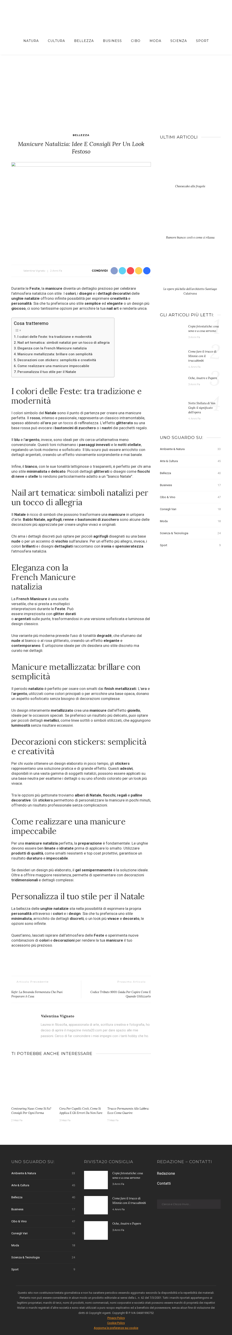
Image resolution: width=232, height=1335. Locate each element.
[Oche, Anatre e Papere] (172, 384)
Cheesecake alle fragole (190, 186)
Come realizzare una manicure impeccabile (53, 366)
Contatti (164, 1183)
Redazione (166, 1173)
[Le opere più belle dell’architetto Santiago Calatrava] (190, 269)
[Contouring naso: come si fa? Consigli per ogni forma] (33, 1083)
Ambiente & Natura (190, 449)
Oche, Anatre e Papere (202, 378)
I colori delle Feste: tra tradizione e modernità (54, 337)
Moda (155, 41)
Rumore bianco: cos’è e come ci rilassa (190, 237)
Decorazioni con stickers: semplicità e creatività (56, 360)
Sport (202, 41)
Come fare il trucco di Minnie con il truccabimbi (202, 356)
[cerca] (217, 40)
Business (112, 41)
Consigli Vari (190, 509)
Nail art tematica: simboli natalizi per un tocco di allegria (63, 343)
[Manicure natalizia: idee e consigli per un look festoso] (81, 208)
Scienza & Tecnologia (190, 533)
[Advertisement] (116, 88)
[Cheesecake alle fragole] (190, 167)
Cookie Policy (116, 1323)
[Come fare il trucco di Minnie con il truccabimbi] (172, 358)
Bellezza (84, 41)
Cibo (135, 41)
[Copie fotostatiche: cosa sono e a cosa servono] (172, 333)
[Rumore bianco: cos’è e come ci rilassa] (190, 218)
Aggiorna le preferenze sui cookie (116, 1328)
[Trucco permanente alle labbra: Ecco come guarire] (129, 1083)
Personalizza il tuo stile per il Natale (46, 372)
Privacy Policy (116, 1318)
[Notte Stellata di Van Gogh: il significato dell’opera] (172, 409)
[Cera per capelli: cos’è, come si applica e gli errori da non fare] (81, 1083)
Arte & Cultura (190, 461)
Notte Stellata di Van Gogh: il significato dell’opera (201, 407)
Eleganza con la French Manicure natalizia (52, 348)
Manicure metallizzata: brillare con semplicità (54, 354)
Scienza (178, 41)
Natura (31, 41)
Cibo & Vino (190, 497)
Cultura (56, 41)
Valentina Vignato (34, 270)
